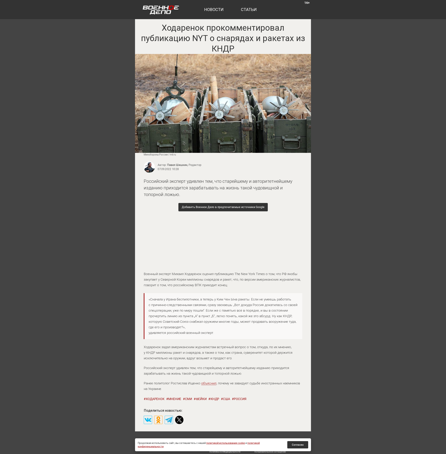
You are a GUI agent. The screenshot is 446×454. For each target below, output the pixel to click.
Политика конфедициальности (224, 452)
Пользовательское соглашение (270, 452)
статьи (249, 9)
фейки (201, 399)
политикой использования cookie (225, 443)
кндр (214, 399)
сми (188, 399)
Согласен (298, 444)
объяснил (208, 383)
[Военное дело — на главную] (161, 9)
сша (226, 399)
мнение (174, 399)
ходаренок (155, 399)
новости (214, 9)
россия (240, 399)
